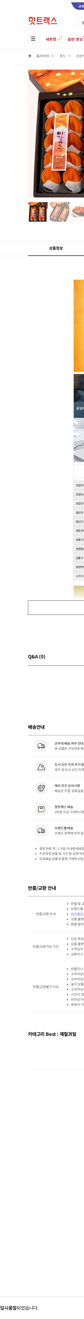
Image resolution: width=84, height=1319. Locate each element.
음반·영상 (75, 39)
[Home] (30, 56)
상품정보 (56, 248)
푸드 (63, 56)
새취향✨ (53, 39)
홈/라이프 (42, 56)
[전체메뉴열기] (33, 38)
